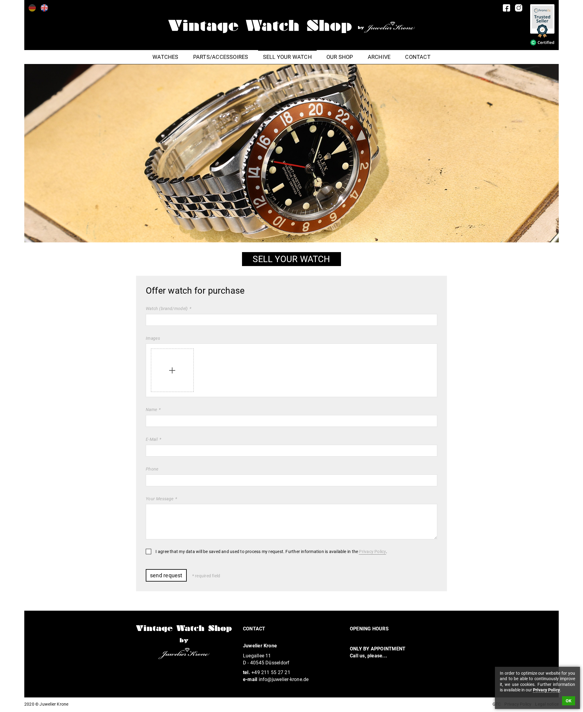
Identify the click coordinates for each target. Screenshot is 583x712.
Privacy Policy (372, 551)
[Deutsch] (32, 8)
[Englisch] (44, 8)
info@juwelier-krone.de (284, 679)
